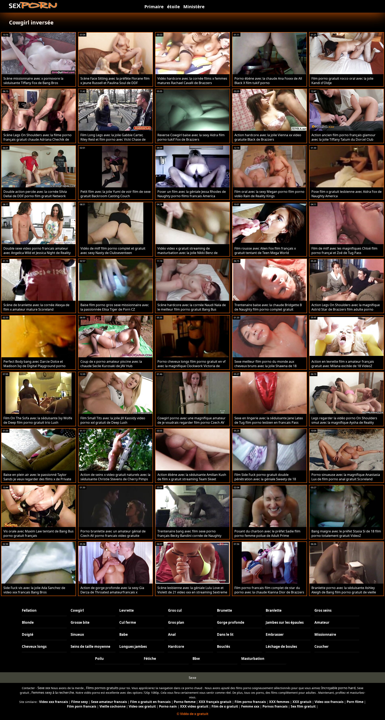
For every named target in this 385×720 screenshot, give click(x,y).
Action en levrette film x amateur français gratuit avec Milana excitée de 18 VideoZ (342, 363)
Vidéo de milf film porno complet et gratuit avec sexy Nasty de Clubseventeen (112, 250)
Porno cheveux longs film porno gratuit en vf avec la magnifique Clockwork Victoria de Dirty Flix (191, 366)
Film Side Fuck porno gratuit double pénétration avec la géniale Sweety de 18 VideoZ (265, 479)
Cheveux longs (34, 646)
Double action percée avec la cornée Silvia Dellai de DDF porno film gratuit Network (35, 193)
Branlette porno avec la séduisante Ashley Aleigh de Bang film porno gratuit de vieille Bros (343, 592)
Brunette (224, 610)
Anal (172, 634)
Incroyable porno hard (338, 688)
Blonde (28, 622)
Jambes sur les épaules (285, 622)
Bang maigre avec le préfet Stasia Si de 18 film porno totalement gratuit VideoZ (346, 533)
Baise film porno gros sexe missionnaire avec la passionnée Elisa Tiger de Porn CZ (114, 307)
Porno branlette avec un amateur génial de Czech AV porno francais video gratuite (113, 533)
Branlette (274, 610)
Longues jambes (133, 646)
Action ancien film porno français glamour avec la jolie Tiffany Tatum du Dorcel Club (343, 137)
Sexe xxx (43, 688)
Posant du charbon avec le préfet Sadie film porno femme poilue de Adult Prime (267, 533)
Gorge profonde (230, 622)
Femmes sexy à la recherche (52, 692)
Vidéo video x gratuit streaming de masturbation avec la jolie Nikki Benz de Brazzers (187, 252)
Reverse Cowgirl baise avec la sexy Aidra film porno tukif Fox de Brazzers (191, 137)
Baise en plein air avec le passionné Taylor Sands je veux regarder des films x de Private (37, 476)
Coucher (321, 646)
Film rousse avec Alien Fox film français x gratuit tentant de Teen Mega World (265, 250)
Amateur (321, 622)
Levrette (126, 610)
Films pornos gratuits (102, 688)
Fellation (29, 610)
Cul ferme (127, 622)
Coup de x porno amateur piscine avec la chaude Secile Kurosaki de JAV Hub (111, 363)
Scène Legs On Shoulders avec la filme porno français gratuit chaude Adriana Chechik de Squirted (37, 139)
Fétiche (150, 658)
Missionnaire (325, 634)
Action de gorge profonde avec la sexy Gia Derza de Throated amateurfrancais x (112, 590)
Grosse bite (80, 622)
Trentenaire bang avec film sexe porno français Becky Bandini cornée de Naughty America (189, 535)
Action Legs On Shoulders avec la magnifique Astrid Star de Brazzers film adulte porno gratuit (345, 309)
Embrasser (275, 634)
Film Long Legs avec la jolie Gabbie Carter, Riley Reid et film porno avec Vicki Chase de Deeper (113, 139)
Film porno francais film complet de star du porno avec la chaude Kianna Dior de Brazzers (269, 590)
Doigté (27, 634)
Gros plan (176, 622)
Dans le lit (225, 634)
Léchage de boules (281, 646)
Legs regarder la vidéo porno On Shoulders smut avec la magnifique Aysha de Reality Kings (344, 422)
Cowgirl (77, 610)
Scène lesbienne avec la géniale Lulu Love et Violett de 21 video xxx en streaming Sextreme (192, 590)
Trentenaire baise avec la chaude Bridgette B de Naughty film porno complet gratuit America (268, 309)
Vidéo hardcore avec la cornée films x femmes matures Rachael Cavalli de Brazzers (192, 80)
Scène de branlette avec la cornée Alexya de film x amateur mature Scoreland (36, 307)
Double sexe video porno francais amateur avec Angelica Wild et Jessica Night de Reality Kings (37, 252)
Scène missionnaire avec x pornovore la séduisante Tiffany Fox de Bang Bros (33, 80)
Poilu (99, 658)
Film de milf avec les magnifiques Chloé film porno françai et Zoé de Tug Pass (344, 250)
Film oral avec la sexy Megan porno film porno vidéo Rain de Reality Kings (269, 193)
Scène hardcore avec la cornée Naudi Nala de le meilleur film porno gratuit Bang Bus (191, 307)
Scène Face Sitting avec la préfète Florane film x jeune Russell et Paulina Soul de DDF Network (115, 82)
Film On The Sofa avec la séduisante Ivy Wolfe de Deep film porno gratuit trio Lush (37, 420)
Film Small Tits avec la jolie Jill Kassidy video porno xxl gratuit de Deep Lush (112, 420)
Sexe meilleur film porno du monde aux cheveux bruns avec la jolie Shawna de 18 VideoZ (265, 366)
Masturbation (252, 658)
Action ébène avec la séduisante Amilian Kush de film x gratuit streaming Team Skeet (191, 476)
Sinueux (77, 634)
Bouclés (223, 646)
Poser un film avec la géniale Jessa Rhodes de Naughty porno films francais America (191, 193)
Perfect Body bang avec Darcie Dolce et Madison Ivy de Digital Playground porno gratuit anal (34, 366)
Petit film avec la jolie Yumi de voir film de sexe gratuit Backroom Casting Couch (115, 193)
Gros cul (175, 610)
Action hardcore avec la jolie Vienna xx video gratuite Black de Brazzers (267, 137)
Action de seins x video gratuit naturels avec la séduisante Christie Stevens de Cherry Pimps (115, 476)
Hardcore (176, 646)
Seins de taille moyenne (90, 646)
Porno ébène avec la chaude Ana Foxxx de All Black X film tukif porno (268, 80)
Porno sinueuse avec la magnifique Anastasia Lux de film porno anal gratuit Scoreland (345, 476)
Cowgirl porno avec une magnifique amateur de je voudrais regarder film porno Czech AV (191, 420)
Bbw (196, 658)
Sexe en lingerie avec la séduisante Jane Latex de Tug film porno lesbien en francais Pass (268, 420)
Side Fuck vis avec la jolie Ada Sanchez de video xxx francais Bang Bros (34, 590)
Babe (123, 634)
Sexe (192, 677)
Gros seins (322, 610)
